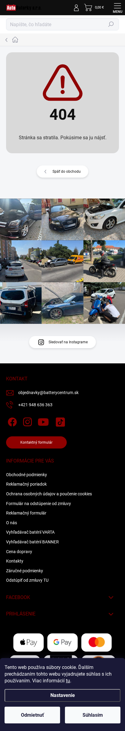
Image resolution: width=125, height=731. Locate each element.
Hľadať (111, 24)
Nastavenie (62, 695)
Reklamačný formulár (26, 513)
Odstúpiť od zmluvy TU (27, 580)
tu (68, 681)
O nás (11, 522)
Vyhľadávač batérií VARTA (30, 532)
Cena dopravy (19, 551)
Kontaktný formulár (36, 442)
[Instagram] (26, 421)
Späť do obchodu (66, 171)
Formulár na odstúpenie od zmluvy (38, 503)
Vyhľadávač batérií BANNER (32, 541)
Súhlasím (93, 715)
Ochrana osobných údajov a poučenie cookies (49, 493)
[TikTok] (59, 421)
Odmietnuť (32, 715)
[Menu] (117, 7)
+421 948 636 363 (35, 404)
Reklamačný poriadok (26, 484)
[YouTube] (43, 421)
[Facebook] (11, 421)
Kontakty (14, 561)
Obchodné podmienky (26, 474)
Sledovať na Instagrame (68, 342)
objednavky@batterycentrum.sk (48, 392)
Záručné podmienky (24, 570)
